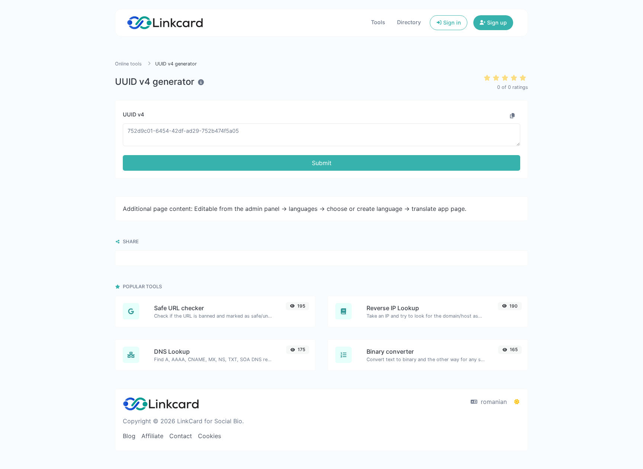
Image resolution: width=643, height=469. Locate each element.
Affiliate (152, 436)
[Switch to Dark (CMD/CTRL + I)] (517, 402)
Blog (129, 436)
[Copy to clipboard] (512, 115)
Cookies (209, 436)
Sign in (451, 22)
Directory (409, 22)
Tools (378, 22)
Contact (180, 436)
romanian (493, 401)
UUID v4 (133, 114)
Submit (322, 163)
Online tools (128, 64)
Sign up (496, 22)
